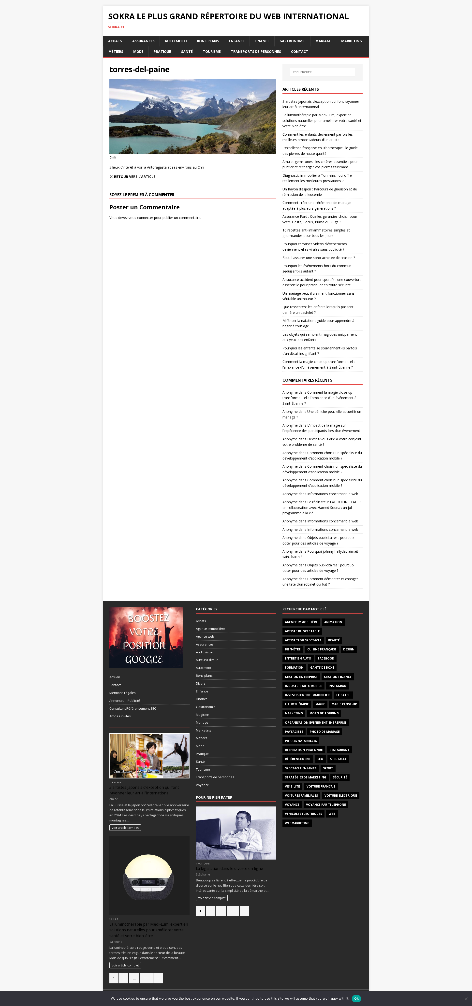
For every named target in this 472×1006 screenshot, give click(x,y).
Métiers (115, 51)
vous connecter (141, 217)
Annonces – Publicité (124, 700)
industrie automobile (303, 686)
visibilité (292, 786)
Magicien (202, 714)
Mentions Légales (122, 692)
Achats (115, 41)
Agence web (205, 636)
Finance (262, 41)
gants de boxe (322, 667)
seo (320, 759)
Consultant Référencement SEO (133, 708)
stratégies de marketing (305, 777)
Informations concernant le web (332, 493)
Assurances (143, 41)
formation (294, 667)
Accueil (114, 677)
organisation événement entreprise (316, 722)
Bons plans (208, 41)
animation (333, 622)
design (348, 649)
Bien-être (293, 649)
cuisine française (322, 649)
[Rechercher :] (322, 72)
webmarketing (297, 823)
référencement (298, 759)
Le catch (343, 695)
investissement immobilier (307, 695)
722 (233, 911)
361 (146, 978)
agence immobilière (301, 622)
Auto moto (176, 41)
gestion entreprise (301, 677)
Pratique (162, 51)
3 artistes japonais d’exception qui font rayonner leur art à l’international (144, 790)
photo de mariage (325, 732)
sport (328, 768)
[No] (465, 998)
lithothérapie (297, 704)
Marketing (351, 41)
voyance (292, 805)
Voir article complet (125, 828)
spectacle (338, 759)
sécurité (340, 777)
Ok (356, 998)
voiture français (321, 786)
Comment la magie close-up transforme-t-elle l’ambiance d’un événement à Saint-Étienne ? (319, 398)
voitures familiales (301, 795)
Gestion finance (338, 677)
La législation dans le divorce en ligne (229, 868)
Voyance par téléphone (326, 805)
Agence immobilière (210, 628)
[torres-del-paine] (192, 151)
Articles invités (120, 716)
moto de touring (324, 713)
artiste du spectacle (302, 631)
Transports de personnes (256, 51)
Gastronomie (292, 41)
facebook (326, 658)
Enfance (237, 41)
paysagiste (294, 732)
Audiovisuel (204, 652)
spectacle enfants (300, 768)
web (332, 814)
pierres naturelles (301, 741)
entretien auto (298, 658)
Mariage (323, 41)
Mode (138, 51)
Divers (201, 683)
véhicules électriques (303, 814)
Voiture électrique (340, 795)
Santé (187, 51)
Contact (299, 51)
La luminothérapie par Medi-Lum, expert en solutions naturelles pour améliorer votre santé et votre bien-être (321, 120)
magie (320, 704)
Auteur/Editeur (207, 660)
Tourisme (212, 51)
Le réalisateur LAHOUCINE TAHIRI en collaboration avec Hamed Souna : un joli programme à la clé (322, 507)
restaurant (339, 750)
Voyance (202, 785)
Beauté (334, 640)
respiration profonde (304, 750)
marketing (294, 713)
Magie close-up (344, 704)
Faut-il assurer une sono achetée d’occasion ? (318, 257)
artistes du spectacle (303, 640)
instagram (338, 686)
